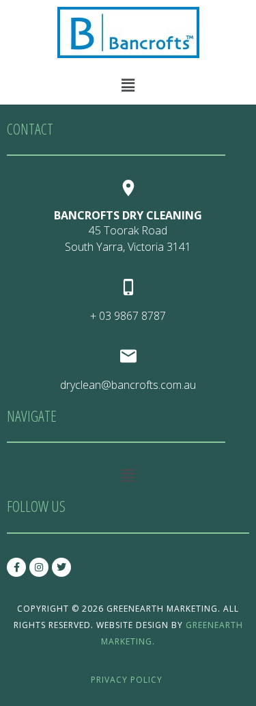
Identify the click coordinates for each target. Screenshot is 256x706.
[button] (127, 85)
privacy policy (126, 679)
